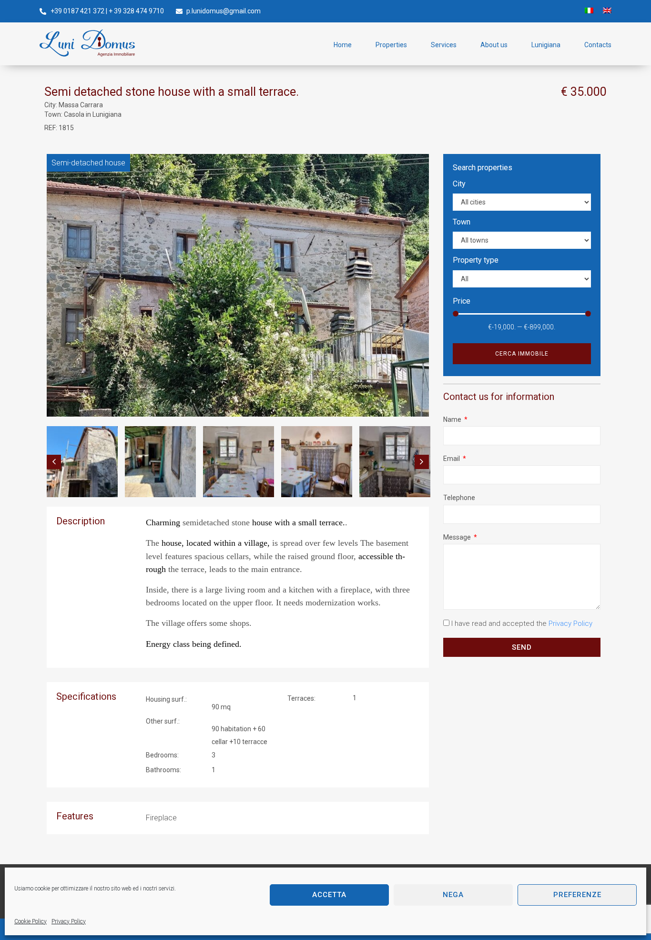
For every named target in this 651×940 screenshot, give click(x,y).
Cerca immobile (522, 353)
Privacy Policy (68, 921)
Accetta (329, 894)
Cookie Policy (30, 921)
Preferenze (577, 894)
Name (453, 419)
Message (457, 537)
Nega (453, 894)
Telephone (459, 497)
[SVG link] (87, 43)
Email (452, 458)
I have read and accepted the (521, 623)
